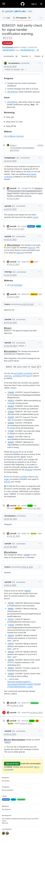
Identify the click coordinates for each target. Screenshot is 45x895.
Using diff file (11, 126)
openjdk (9, 11)
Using (10, 117)
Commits (27, 56)
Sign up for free (12, 764)
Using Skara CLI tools (14, 122)
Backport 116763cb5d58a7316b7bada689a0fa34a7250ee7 (22, 147)
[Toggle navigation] (4, 4)
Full (11, 285)
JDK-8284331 (12, 92)
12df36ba (18, 285)
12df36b (40, 145)
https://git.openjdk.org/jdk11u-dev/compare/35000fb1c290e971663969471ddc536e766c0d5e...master (24, 684)
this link (16, 452)
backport (31, 226)
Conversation (11, 56)
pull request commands (23, 373)
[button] (16, 69)
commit (35, 217)
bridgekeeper (9, 158)
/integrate (29, 470)
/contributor (17, 376)
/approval (20, 253)
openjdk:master (9, 50)
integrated (34, 703)
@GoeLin (8, 328)
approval (31, 248)
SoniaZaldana (7, 47)
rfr (32, 262)
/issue (28, 376)
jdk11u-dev (20, 11)
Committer (24, 477)
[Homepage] (22, 4)
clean (38, 226)
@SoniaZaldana (13, 245)
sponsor (7, 482)
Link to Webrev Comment (14, 136)
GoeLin (7, 304)
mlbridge (8, 272)
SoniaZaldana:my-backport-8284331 (28, 50)
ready (30, 506)
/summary (8, 376)
